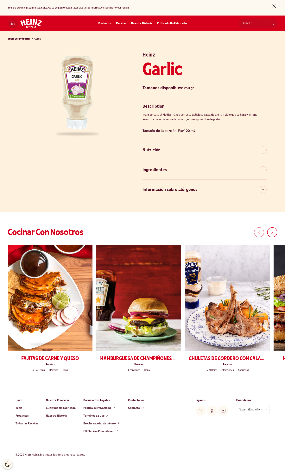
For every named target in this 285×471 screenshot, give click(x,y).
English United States (66, 7)
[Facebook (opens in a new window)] (212, 411)
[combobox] (255, 23)
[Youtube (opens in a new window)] (223, 411)
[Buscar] (272, 23)
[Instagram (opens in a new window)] (201, 411)
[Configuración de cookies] (8, 464)
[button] (13, 23)
